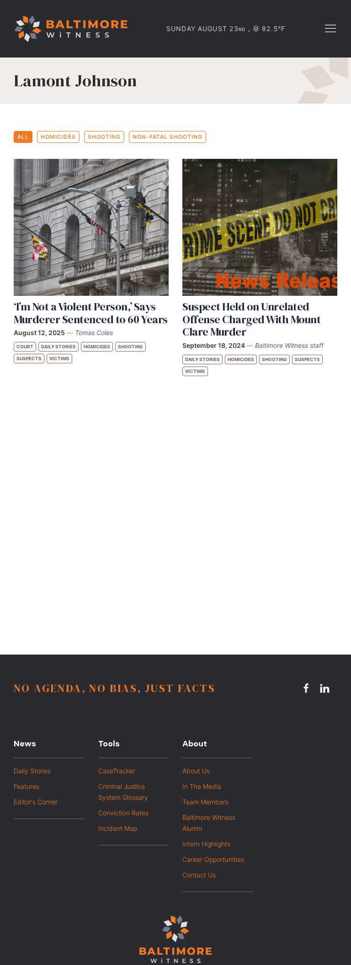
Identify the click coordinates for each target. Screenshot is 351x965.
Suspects (29, 358)
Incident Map (117, 828)
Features (26, 786)
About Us (196, 771)
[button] (330, 27)
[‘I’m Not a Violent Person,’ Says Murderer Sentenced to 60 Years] (91, 227)
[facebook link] (307, 688)
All (23, 136)
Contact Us (199, 875)
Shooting (104, 136)
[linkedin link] (326, 688)
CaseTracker (116, 771)
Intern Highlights (206, 844)
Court (24, 346)
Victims (59, 358)
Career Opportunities (213, 859)
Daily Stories (58, 346)
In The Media (201, 786)
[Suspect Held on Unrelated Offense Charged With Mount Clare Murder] (259, 227)
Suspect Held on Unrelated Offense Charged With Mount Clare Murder (251, 319)
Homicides (58, 136)
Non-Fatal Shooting (167, 136)
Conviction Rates (123, 813)
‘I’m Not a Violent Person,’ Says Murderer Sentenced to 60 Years (91, 313)
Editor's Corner (36, 802)
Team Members (205, 802)
